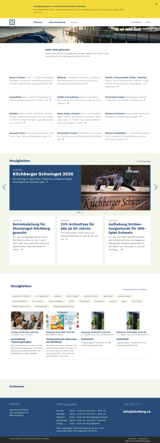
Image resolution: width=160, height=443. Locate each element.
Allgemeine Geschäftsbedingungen (138, 441)
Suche (74, 22)
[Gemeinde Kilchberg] (20, 22)
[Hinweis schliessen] (156, 4)
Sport (124, 301)
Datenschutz (144, 439)
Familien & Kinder (91, 296)
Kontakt (148, 22)
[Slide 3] (81, 212)
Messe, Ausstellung (56, 301)
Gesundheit (108, 296)
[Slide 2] (78, 212)
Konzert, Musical (124, 296)
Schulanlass (84, 301)
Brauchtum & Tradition (20, 296)
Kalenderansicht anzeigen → (136, 289)
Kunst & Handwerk (19, 301)
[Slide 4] (83, 212)
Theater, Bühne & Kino (20, 306)
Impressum (132, 439)
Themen (37, 22)
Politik (71, 301)
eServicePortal (57, 22)
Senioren (112, 301)
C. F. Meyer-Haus (41, 296)
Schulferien (99, 301)
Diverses (57, 296)
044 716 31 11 (131, 404)
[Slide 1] (76, 212)
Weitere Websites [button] (136, 22)
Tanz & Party (136, 301)
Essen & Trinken (72, 296)
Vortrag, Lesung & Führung (63, 306)
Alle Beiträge (144, 161)
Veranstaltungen (41, 306)
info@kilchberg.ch (137, 411)
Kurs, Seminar (37, 301)
